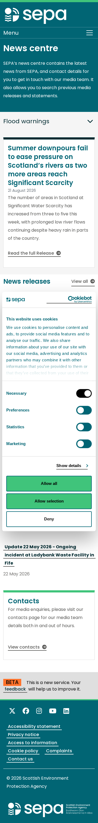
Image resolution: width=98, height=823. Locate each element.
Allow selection (49, 501)
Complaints (59, 751)
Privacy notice (23, 734)
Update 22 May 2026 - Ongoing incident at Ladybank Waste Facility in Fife (49, 555)
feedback (15, 689)
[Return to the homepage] (36, 15)
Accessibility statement (34, 726)
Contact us (20, 759)
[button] (90, 119)
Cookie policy (23, 751)
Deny (49, 519)
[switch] (84, 410)
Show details (68, 465)
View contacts (24, 647)
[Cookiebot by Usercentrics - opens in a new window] (69, 299)
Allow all (49, 483)
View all (80, 281)
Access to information (32, 743)
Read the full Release (31, 253)
